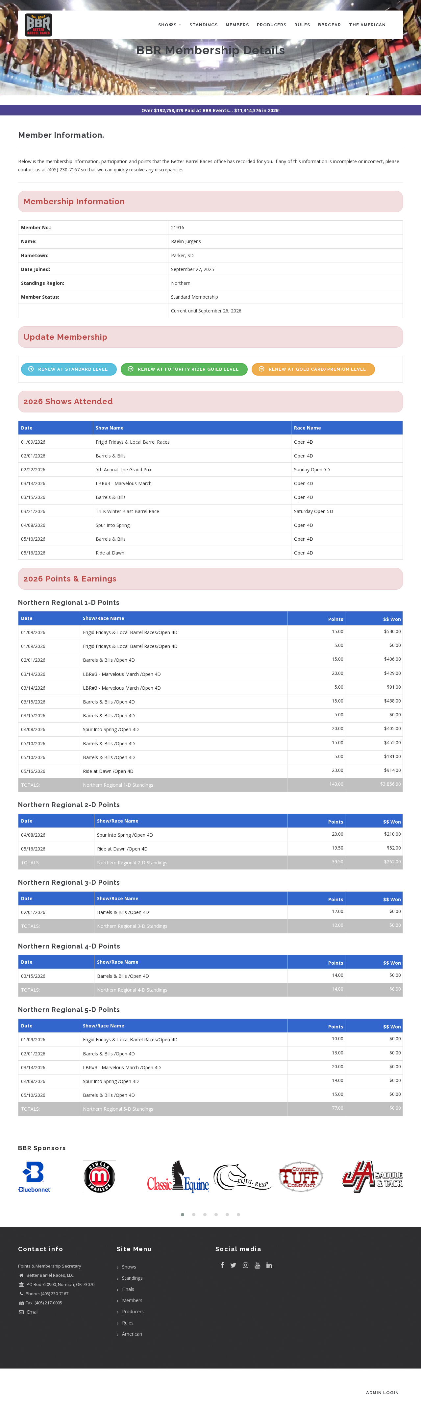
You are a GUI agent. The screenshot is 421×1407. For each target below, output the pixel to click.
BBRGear (329, 24)
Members (237, 24)
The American (367, 24)
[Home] (38, 24)
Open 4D (303, 442)
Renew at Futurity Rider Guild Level (188, 369)
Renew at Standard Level (73, 369)
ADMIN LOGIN (382, 1392)
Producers (271, 24)
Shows (168, 24)
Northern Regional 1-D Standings (118, 785)
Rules (302, 24)
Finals (128, 1289)
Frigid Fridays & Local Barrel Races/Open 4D (130, 632)
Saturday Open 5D (313, 511)
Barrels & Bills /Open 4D (109, 660)
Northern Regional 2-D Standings (132, 862)
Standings (203, 24)
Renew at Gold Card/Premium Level (317, 369)
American (132, 1334)
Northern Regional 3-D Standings (132, 926)
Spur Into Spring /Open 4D (111, 729)
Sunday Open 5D (312, 469)
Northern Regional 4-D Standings (132, 990)
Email (32, 1312)
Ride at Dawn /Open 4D (108, 771)
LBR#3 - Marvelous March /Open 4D (122, 674)
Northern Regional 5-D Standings (118, 1109)
